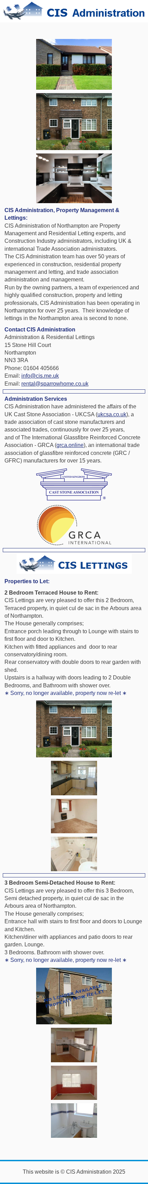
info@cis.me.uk (40, 376)
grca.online (70, 445)
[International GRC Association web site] (74, 525)
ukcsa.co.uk (111, 414)
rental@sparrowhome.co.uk (54, 384)
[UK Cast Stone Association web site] (74, 484)
